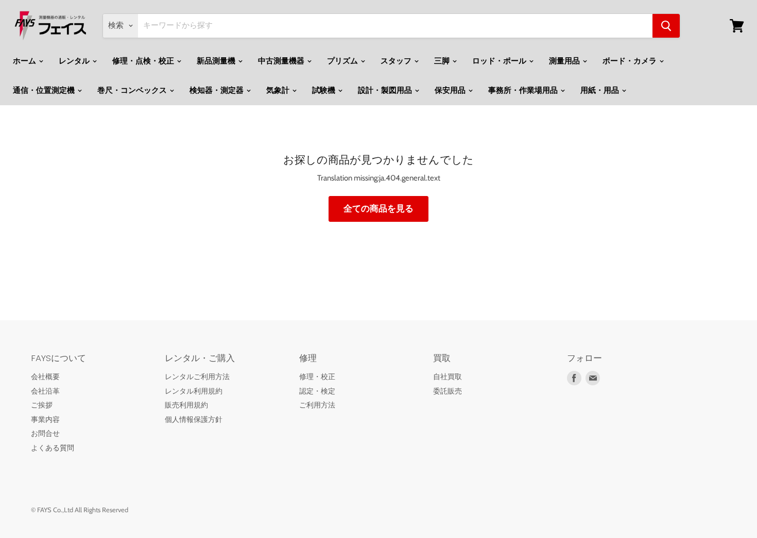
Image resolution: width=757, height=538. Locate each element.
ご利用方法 (317, 405)
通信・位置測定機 (44, 90)
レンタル (75, 61)
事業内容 (45, 419)
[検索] (666, 26)
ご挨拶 (42, 405)
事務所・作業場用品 (523, 90)
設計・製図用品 (386, 90)
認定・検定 (317, 391)
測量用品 (565, 61)
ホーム (25, 61)
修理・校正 (317, 376)
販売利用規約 (186, 405)
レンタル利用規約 (193, 391)
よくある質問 (52, 447)
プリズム (343, 61)
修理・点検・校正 (144, 61)
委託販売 (447, 391)
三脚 (442, 61)
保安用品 (451, 90)
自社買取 (447, 376)
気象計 (278, 90)
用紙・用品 (600, 90)
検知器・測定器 (217, 90)
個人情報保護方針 (193, 419)
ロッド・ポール (500, 61)
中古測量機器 (282, 61)
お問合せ (45, 433)
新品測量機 (217, 61)
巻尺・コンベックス (132, 90)
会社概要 (45, 376)
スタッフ (397, 61)
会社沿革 (45, 391)
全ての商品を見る (378, 208)
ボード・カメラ (630, 61)
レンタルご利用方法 (197, 376)
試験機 (324, 90)
